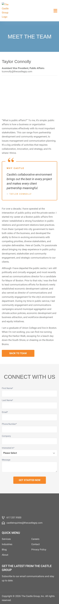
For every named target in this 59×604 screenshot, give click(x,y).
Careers (35, 539)
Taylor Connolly (20, 194)
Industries (7, 544)
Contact (35, 544)
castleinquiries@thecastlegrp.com (25, 522)
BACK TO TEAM (18, 353)
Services (6, 539)
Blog (4, 549)
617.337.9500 (14, 517)
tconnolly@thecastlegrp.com (17, 71)
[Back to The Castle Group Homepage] (6, 10)
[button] (55, 10)
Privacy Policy (38, 549)
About (5, 554)
